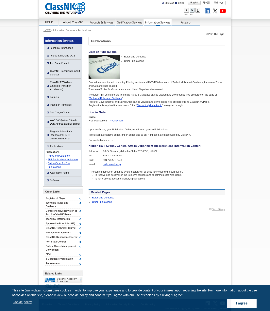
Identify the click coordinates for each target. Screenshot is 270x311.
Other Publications (102, 202)
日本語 (206, 2)
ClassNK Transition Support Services (65, 73)
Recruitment (53, 263)
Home (49, 22)
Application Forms (59, 172)
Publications (52, 152)
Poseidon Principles (61, 104)
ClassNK (65, 8)
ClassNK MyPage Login (149, 105)
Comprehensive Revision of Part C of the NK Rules (61, 213)
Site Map (169, 3)
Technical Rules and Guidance (105, 98)
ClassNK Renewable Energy (61, 237)
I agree (241, 303)
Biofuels (54, 97)
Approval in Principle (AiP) (60, 223)
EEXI (48, 254)
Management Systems (58, 232)
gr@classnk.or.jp (112, 164)
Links (181, 3)
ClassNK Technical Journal (61, 228)
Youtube (223, 11)
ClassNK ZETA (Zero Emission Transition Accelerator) (61, 86)
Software (54, 180)
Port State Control (59, 63)
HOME (47, 30)
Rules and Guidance (103, 197)
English (194, 2)
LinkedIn (208, 11)
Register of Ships (55, 198)
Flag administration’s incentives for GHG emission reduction (61, 135)
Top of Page (218, 209)
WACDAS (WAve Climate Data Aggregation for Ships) (65, 122)
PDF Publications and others (63, 159)
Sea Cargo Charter (60, 112)
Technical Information (61, 48)
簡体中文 (218, 2)
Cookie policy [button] (22, 302)
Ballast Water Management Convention (61, 248)
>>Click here (117, 120)
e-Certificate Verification (59, 258)
